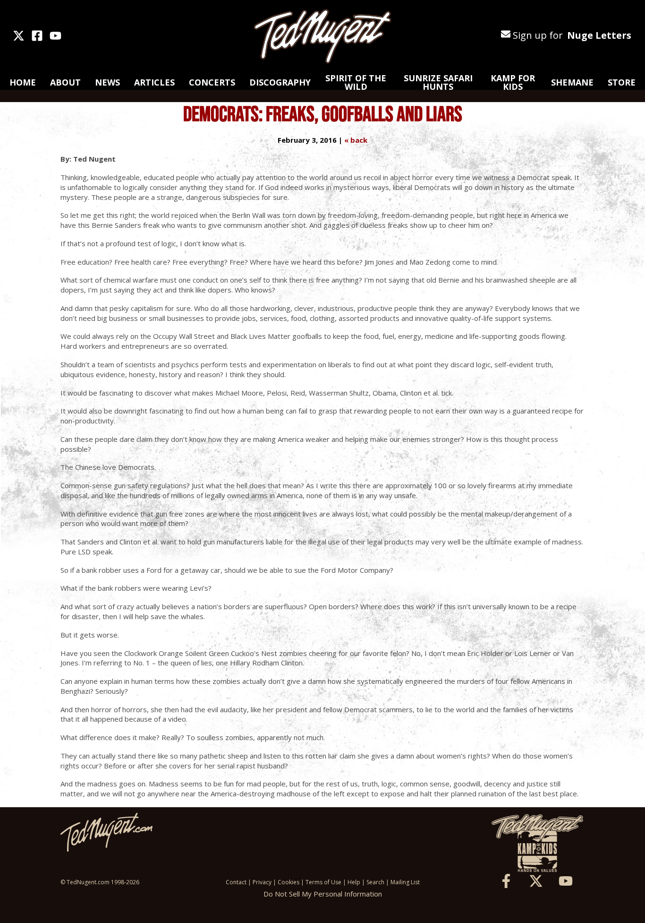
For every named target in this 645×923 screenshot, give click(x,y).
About (65, 82)
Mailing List (405, 882)
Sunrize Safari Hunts (438, 82)
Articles (154, 82)
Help (354, 882)
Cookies (288, 882)
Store (622, 82)
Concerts (212, 82)
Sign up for (570, 35)
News (107, 82)
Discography (280, 82)
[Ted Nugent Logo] (322, 36)
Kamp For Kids (513, 82)
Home (22, 82)
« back (355, 140)
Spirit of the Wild (355, 82)
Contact (236, 882)
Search (375, 882)
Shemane (572, 82)
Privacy (262, 882)
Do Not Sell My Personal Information (322, 893)
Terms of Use (323, 882)
